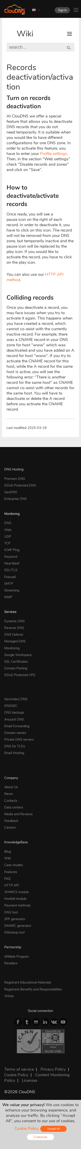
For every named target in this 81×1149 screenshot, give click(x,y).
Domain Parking (15, 668)
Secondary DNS (15, 699)
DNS (7, 523)
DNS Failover (13, 634)
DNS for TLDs (14, 746)
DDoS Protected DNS (20, 485)
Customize (40, 1137)
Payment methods (17, 905)
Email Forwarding (16, 726)
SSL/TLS (10, 570)
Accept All (53, 1129)
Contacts (10, 800)
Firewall (10, 577)
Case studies (13, 865)
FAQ (7, 878)
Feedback (11, 821)
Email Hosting (14, 753)
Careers (10, 827)
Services (10, 612)
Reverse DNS (14, 628)
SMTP (8, 583)
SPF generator (14, 919)
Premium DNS (14, 478)
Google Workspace (18, 655)
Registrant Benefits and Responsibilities (33, 989)
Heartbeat (11, 563)
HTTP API (11, 885)
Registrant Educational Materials (27, 982)
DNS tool (11, 912)
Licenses (29, 1080)
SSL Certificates (16, 661)
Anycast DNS (14, 719)
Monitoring (12, 514)
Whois (9, 996)
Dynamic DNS (14, 621)
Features (10, 872)
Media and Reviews (18, 814)
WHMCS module (16, 892)
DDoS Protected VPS (19, 675)
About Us (11, 787)
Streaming (11, 590)
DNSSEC (10, 706)
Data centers (13, 807)
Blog (7, 851)
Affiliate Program (16, 956)
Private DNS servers (19, 739)
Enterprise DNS (15, 499)
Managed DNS (15, 641)
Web (7, 530)
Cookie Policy (16, 1075)
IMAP (8, 597)
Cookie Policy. (26, 1128)
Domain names (15, 733)
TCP (7, 543)
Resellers (11, 963)
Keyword (10, 556)
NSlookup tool (14, 932)
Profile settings (53, 153)
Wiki (25, 33)
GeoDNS (10, 492)
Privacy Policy (53, 1069)
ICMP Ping (11, 550)
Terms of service (19, 1069)
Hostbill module (15, 898)
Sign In (62, 10)
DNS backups (14, 712)
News (8, 794)
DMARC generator (17, 925)
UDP (7, 536)
